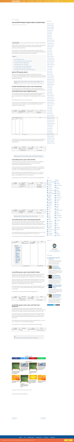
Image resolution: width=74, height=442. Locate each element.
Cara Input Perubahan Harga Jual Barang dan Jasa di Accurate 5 (56, 296)
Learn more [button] (32, 440)
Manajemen (50, 233)
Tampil (17, 42)
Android (49, 207)
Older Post (43, 418)
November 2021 (50, 100)
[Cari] (61, 1)
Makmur (49, 231)
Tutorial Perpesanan (26, 3)
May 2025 (49, 35)
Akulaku (49, 186)
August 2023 (49, 66)
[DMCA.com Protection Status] (57, 305)
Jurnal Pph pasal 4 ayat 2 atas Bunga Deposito (23, 66)
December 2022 (50, 79)
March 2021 (49, 113)
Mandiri (57, 181)
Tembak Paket (58, 215)
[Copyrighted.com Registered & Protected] (50, 305)
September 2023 (50, 64)
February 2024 (49, 56)
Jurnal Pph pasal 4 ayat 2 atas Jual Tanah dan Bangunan (24, 69)
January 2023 (49, 77)
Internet (49, 219)
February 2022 (49, 95)
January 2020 (49, 136)
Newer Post (14, 418)
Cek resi (49, 211)
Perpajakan (58, 195)
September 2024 (50, 45)
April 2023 (49, 72)
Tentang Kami (52, 437)
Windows (58, 229)
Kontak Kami (46, 437)
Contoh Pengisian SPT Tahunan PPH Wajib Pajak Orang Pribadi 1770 (32, 382)
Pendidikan (58, 191)
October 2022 (49, 82)
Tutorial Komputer (38, 1)
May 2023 (49, 71)
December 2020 (50, 118)
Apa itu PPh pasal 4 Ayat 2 (19, 59)
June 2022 (49, 89)
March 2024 (49, 54)
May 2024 (49, 51)
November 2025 (50, 28)
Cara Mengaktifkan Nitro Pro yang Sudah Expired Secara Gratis (56, 277)
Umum (57, 223)
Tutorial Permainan (56, 1)
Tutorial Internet (47, 1)
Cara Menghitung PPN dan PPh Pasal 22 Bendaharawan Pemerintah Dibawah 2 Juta (18, 255)
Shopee (57, 204)
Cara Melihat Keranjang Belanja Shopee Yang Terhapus (56, 286)
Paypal (57, 190)
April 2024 (49, 53)
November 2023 (50, 61)
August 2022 (49, 85)
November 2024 (50, 41)
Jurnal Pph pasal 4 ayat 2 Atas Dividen (21, 64)
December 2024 (50, 40)
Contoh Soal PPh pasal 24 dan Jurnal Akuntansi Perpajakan (31, 156)
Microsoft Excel (59, 185)
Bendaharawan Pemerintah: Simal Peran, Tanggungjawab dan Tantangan (18, 249)
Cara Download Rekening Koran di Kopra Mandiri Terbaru (56, 267)
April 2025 (49, 36)
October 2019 (49, 141)
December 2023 (50, 59)
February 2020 (49, 134)
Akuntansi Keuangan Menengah (49, 196)
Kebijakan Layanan (31, 437)
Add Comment (24, 24)
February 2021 (49, 115)
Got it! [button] (68, 440)
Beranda (24, 1)
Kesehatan (50, 221)
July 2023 (49, 67)
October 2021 (49, 102)
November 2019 (50, 139)
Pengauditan (58, 193)
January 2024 (49, 58)
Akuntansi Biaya (51, 190)
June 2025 (49, 33)
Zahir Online (58, 235)
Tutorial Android (30, 1)
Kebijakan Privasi (39, 437)
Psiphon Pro (58, 199)
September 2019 (50, 143)
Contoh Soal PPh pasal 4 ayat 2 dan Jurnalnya (28, 216)
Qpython (57, 200)
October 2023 (49, 63)
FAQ (25, 437)
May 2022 (49, 90)
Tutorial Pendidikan (35, 3)
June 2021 (49, 108)
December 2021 (50, 98)
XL (56, 230)
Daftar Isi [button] (14, 56)
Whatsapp (58, 227)
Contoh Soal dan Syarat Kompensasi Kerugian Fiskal (33, 372)
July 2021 (48, 107)
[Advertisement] (37, 11)
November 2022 (50, 80)
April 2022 (49, 92)
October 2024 (49, 43)
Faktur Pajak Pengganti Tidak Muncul (42, 382)
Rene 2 (57, 202)
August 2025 (49, 30)
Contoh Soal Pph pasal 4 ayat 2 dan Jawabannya (23, 61)
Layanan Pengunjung (45, 3)
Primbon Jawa (58, 197)
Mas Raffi (16, 1)
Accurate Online (51, 182)
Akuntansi (50, 188)
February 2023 (49, 76)
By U (49, 209)
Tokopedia (58, 220)
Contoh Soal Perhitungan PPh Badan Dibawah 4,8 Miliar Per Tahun (24, 385)
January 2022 (49, 97)
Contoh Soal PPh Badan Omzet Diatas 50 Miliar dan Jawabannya (16, 372)
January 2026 (49, 25)
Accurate (50, 180)
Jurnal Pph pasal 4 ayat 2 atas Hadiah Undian (22, 67)
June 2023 (49, 69)
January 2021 (49, 116)
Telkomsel (58, 213)
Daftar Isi (20, 437)
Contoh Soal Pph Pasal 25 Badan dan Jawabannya (28, 337)
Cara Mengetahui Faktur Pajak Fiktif (16, 382)
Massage (57, 183)
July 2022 (49, 87)
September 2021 (50, 103)
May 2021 (49, 110)
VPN (57, 225)
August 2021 (49, 105)
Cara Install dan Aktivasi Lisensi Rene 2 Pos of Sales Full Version (18, 261)
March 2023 (49, 74)
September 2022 (50, 84)
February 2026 (49, 23)
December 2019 (50, 138)
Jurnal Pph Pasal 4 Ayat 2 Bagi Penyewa (21, 62)
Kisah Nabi (50, 223)
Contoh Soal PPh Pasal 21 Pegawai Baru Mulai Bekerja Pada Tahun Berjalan (24, 369)
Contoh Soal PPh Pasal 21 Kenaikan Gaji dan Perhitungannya (41, 368)
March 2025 (49, 38)
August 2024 (49, 46)
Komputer (50, 225)
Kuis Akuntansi (51, 229)
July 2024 (49, 48)
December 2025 (50, 27)
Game (49, 213)
